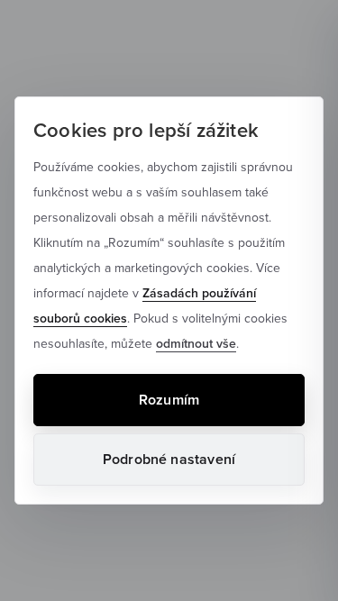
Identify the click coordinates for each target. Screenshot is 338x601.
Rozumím (169, 399)
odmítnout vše (196, 343)
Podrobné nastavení (169, 459)
